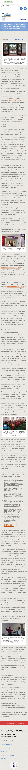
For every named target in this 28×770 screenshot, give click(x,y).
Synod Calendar (9, 755)
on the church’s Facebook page (15, 286)
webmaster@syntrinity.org (8, 748)
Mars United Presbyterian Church (10, 267)
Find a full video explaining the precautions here (12, 524)
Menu (22, 19)
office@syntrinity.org (6, 744)
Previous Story (10, 723)
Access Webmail (5, 751)
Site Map (3, 758)
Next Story (19, 723)
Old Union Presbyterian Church (17, 100)
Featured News (19, 39)
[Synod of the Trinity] (6, 16)
